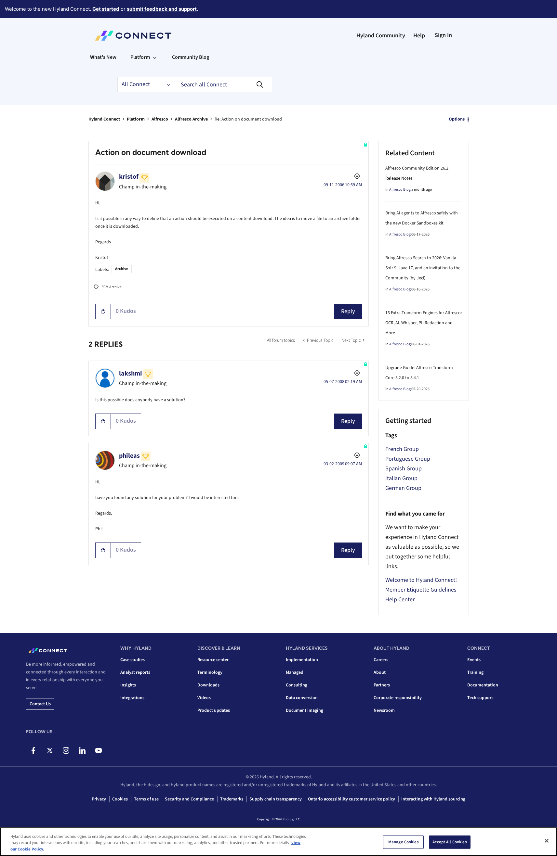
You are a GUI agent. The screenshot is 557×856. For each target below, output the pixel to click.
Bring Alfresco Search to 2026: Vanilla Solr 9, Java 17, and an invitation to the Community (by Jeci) (422, 268)
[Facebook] (33, 750)
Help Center (400, 599)
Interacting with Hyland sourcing (433, 799)
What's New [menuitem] (103, 57)
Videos (204, 698)
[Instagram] (66, 750)
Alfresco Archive (191, 119)
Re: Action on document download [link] (248, 119)
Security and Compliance (189, 799)
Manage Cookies (403, 842)
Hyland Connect (104, 119)
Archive (121, 269)
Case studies (132, 660)
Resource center (213, 660)
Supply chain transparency (275, 799)
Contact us (40, 704)
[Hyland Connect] (133, 36)
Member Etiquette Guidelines (421, 590)
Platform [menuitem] (140, 57)
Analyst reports (135, 672)
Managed (294, 672)
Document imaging (304, 710)
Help (419, 36)
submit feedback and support (162, 9)
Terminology (209, 672)
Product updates (213, 710)
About (380, 672)
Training (475, 672)
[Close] (546, 841)
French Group (402, 449)
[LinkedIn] (82, 750)
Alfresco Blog (400, 189)
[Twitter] (49, 750)
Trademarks (231, 799)
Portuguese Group (407, 459)
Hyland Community (380, 36)
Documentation (482, 685)
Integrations (132, 698)
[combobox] (223, 84)
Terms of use (146, 799)
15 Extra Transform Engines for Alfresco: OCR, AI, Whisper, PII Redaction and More (423, 323)
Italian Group (401, 478)
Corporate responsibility (398, 698)
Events (474, 660)
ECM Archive (111, 287)
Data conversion (302, 698)
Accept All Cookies (449, 842)
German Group (403, 488)
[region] (278, 841)
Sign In (443, 35)
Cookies (120, 799)
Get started (105, 9)
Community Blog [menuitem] (190, 57)
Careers (381, 660)
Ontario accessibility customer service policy (351, 799)
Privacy (99, 799)
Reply (348, 311)
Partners (382, 685)
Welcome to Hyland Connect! (421, 580)
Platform (136, 119)
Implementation (302, 660)
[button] (103, 311)
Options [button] (457, 119)
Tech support (480, 698)
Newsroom (384, 710)
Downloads (208, 685)
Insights (128, 685)
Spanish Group (403, 469)
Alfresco (160, 119)
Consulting (296, 685)
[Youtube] (98, 750)
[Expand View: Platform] (155, 57)
